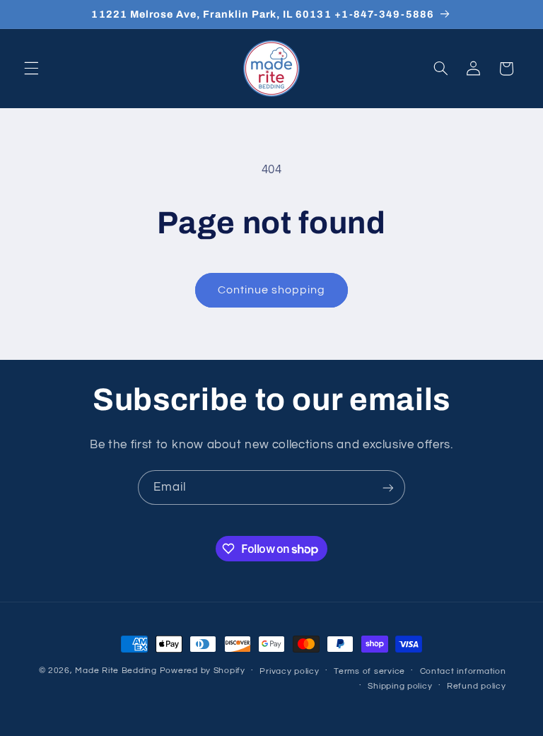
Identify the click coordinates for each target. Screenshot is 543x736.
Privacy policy (289, 671)
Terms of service (369, 671)
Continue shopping (272, 290)
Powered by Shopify (202, 670)
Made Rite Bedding (116, 670)
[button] (31, 68)
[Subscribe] (388, 487)
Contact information (463, 671)
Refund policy (476, 686)
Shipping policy (400, 686)
